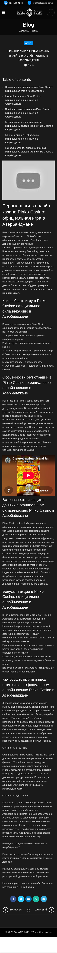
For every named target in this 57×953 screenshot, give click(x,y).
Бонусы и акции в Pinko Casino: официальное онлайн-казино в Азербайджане (22, 139)
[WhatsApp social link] (36, 899)
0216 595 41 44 (16, 3)
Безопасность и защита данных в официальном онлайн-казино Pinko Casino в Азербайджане (29, 126)
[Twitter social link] (21, 899)
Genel (35, 31)
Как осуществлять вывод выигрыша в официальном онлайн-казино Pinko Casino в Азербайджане (29, 151)
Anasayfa (24, 31)
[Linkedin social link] (28, 899)
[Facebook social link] (13, 899)
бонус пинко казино (30, 442)
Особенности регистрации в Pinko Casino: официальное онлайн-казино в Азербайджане (28, 113)
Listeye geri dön (28, 909)
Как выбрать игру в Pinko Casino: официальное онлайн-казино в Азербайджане (23, 100)
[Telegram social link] (44, 899)
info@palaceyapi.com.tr (43, 3)
